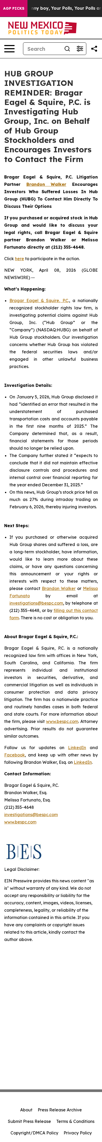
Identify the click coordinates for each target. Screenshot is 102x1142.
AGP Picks (13, 8)
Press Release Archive (60, 1109)
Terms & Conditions (75, 1121)
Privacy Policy (78, 1132)
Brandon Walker (59, 588)
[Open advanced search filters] (79, 49)
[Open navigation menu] (9, 48)
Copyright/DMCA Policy (34, 1132)
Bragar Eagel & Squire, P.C (38, 300)
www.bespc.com (62, 721)
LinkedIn (77, 747)
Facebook (14, 754)
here (19, 258)
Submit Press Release (29, 1121)
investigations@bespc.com (36, 603)
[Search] (67, 49)
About (26, 1109)
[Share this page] (94, 48)
